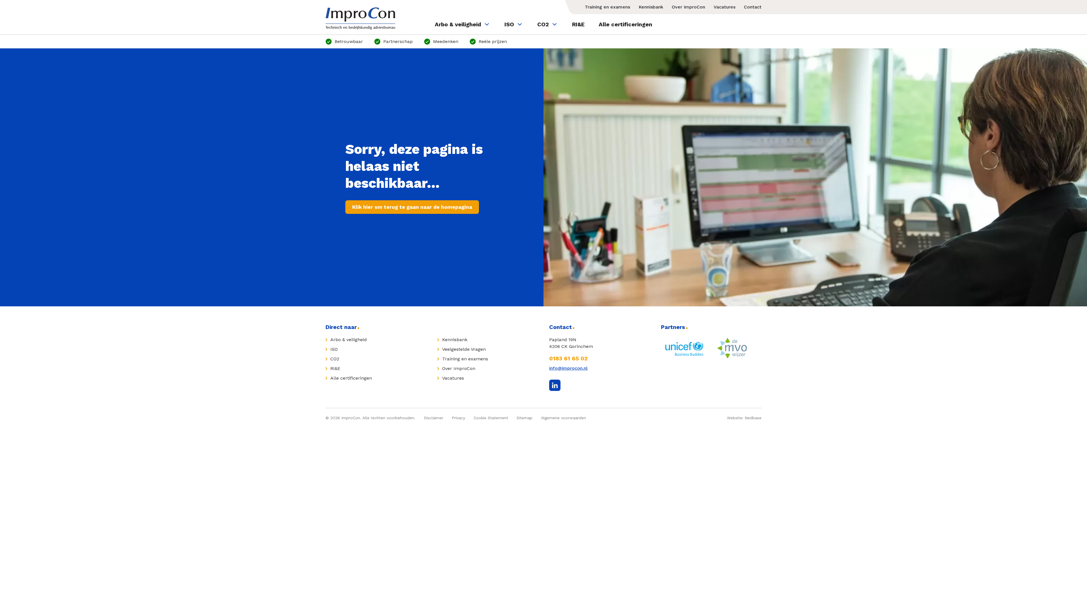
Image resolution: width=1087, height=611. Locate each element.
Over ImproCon (688, 7)
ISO (509, 24)
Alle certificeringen (625, 24)
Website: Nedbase (744, 418)
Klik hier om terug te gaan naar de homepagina (412, 207)
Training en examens (607, 7)
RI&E (578, 24)
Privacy (458, 418)
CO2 (543, 24)
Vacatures (724, 7)
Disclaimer (433, 418)
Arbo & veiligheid (458, 24)
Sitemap (524, 418)
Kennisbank (651, 7)
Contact (752, 7)
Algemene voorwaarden (563, 418)
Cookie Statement (491, 418)
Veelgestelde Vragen (464, 349)
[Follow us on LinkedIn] (554, 385)
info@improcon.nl (568, 368)
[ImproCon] (360, 18)
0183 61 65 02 (568, 358)
